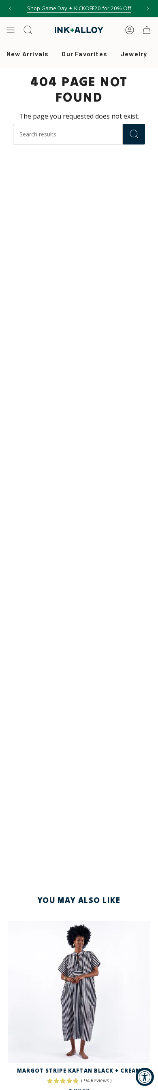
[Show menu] (10, 30)
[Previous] (10, 8)
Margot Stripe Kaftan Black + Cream (79, 1070)
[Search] (134, 134)
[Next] (148, 8)
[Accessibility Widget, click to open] (145, 1077)
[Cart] (146, 30)
